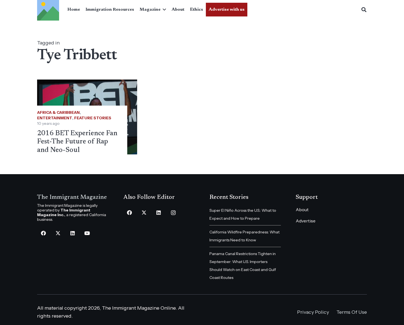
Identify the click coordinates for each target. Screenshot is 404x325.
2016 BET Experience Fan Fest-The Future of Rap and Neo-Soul (77, 142)
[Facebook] (43, 233)
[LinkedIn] (72, 233)
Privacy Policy (313, 312)
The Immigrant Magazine (72, 197)
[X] (58, 233)
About (302, 209)
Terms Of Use (351, 312)
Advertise (306, 221)
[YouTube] (87, 233)
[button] (163, 9)
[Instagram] (173, 213)
